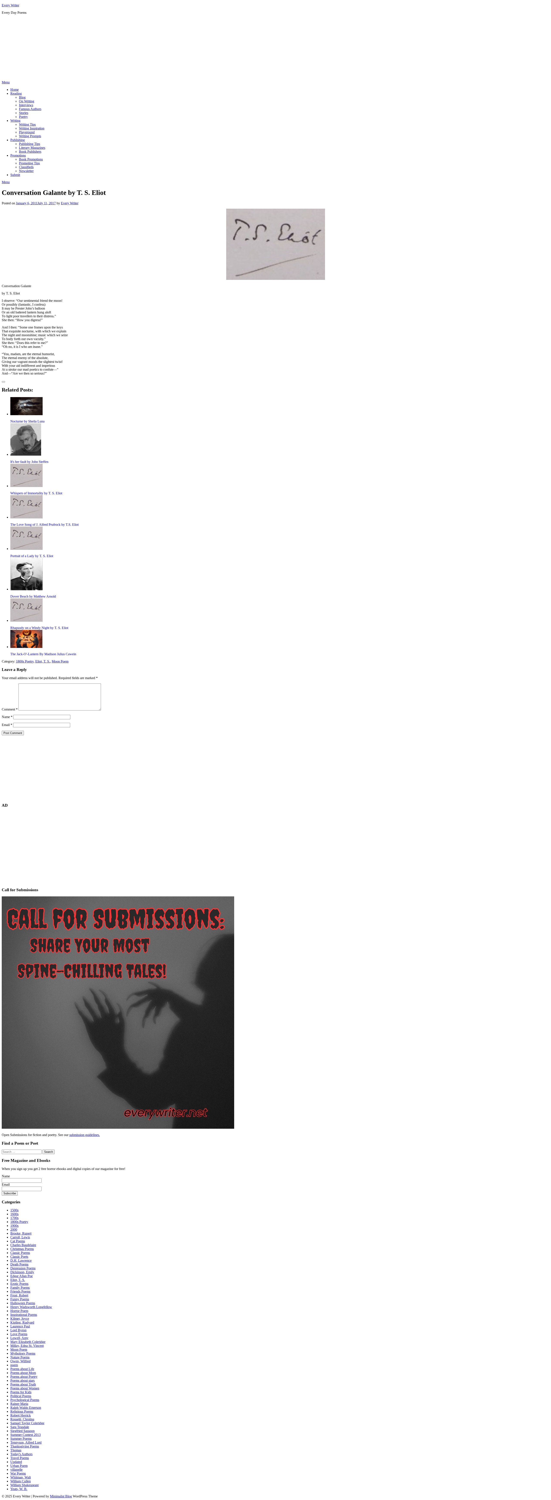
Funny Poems (19, 1299)
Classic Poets (19, 1256)
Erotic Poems (19, 1284)
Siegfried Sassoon (22, 1431)
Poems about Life (22, 1369)
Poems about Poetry (23, 1376)
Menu (6, 82)
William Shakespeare (24, 1485)
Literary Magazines (32, 148)
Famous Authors (30, 109)
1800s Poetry (25, 661)
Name (7, 717)
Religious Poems (21, 1411)
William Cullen (20, 1481)
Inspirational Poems (23, 1315)
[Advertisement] (275, 48)
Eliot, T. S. (42, 661)
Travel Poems (19, 1458)
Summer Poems (21, 1438)
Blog (22, 97)
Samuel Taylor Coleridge (27, 1423)
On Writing (26, 101)
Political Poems (20, 1396)
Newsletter (26, 171)
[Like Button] (3, 381)
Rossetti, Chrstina (22, 1419)
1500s (14, 1210)
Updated (16, 1462)
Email (7, 725)
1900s (14, 1225)
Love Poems (18, 1334)
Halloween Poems (22, 1303)
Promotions (18, 155)
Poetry (23, 117)
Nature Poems (19, 1357)
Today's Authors (21, 1454)
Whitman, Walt (20, 1477)
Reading (16, 93)
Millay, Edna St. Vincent (27, 1345)
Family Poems (20, 1287)
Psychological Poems (24, 1400)
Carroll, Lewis (20, 1237)
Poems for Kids (20, 1392)
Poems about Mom (23, 1373)
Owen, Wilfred (20, 1361)
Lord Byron (18, 1330)
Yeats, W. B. (18, 1489)
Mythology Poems (22, 1353)
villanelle (16, 1469)
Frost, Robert (19, 1295)
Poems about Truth (23, 1384)
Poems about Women (24, 1388)
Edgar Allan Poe (21, 1276)
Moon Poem (60, 661)
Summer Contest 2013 (25, 1435)
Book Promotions (31, 159)
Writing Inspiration (31, 128)
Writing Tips (27, 124)
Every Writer (10, 5)
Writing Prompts (30, 136)
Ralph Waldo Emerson (25, 1407)
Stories (23, 113)
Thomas (15, 1450)
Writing (15, 120)
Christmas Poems (22, 1249)
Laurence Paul (20, 1326)
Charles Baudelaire (23, 1245)
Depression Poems (23, 1268)
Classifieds (26, 167)
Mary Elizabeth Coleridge (27, 1342)
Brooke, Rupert (20, 1233)
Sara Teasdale (19, 1427)
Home (14, 89)
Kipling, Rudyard (22, 1322)
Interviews (26, 105)
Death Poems (19, 1264)
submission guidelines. (84, 1135)
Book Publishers (30, 151)
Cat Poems (17, 1241)
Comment (10, 709)
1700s (14, 1218)
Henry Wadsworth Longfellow (31, 1307)
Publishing (17, 140)
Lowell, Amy (19, 1338)
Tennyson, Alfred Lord (26, 1442)
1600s (14, 1214)
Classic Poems (20, 1253)
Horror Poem (19, 1311)
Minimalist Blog (61, 1496)
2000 (13, 1229)
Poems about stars (22, 1380)
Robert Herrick (20, 1415)
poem (14, 1365)
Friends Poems (20, 1291)
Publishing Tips (29, 144)
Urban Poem (19, 1466)
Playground (27, 132)
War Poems (18, 1473)
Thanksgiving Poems (24, 1446)
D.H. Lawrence (21, 1260)
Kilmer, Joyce (19, 1318)
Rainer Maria (19, 1404)
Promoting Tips (29, 163)
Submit (15, 175)
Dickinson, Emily (22, 1272)
